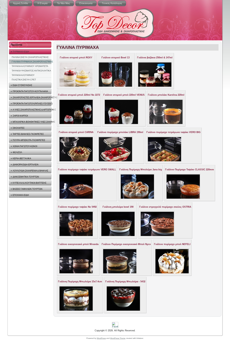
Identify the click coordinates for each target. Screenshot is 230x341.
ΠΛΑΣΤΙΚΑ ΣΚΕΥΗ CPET (24, 79)
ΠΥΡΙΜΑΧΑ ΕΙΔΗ (21, 51)
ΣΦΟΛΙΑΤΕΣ (18, 128)
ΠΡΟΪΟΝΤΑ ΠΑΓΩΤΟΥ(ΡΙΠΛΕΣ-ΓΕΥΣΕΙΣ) (32, 103)
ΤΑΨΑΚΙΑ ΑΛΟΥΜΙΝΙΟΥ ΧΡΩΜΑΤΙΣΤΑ (30, 66)
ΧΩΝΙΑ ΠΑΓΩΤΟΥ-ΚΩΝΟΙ (25, 146)
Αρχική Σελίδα (20, 3)
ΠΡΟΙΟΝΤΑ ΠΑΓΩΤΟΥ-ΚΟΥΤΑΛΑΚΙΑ (30, 91)
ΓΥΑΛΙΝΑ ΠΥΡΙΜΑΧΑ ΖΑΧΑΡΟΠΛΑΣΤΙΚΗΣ (31, 61)
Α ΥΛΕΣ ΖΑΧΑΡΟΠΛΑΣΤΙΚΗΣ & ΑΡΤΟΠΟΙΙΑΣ (32, 109)
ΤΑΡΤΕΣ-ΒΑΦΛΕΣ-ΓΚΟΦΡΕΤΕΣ (28, 134)
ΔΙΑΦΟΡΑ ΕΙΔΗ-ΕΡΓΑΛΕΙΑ (25, 164)
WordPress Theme (117, 338)
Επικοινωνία (86, 3)
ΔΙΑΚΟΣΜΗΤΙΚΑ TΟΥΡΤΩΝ (26, 177)
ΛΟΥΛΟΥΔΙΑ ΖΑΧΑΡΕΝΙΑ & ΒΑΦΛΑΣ (30, 170)
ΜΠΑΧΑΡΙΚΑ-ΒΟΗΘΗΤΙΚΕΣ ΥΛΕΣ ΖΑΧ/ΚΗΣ (32, 122)
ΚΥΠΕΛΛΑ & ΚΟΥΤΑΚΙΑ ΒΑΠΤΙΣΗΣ (29, 183)
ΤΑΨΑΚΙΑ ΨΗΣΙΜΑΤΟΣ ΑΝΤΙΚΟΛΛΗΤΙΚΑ (31, 70)
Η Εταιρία (43, 3)
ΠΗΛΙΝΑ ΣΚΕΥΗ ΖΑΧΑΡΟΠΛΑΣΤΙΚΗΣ (30, 57)
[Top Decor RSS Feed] (12, 329)
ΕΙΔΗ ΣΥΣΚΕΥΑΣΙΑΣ (22, 85)
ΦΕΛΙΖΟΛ (17, 152)
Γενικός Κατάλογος (112, 3)
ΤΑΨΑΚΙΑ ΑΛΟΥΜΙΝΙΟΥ (23, 75)
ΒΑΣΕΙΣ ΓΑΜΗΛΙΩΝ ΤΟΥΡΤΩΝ (27, 189)
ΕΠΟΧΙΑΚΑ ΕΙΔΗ (21, 195)
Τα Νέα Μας (63, 3)
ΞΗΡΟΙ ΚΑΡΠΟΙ (20, 116)
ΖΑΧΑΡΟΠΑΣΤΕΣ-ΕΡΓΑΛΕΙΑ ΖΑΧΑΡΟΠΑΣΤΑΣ (32, 97)
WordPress (101, 338)
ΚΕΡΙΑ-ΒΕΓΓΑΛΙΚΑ (22, 158)
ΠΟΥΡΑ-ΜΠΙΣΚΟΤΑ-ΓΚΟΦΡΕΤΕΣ (29, 140)
